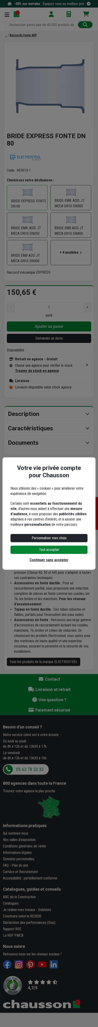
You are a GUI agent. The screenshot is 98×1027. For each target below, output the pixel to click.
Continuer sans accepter (49, 560)
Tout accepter (49, 549)
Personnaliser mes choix (49, 538)
